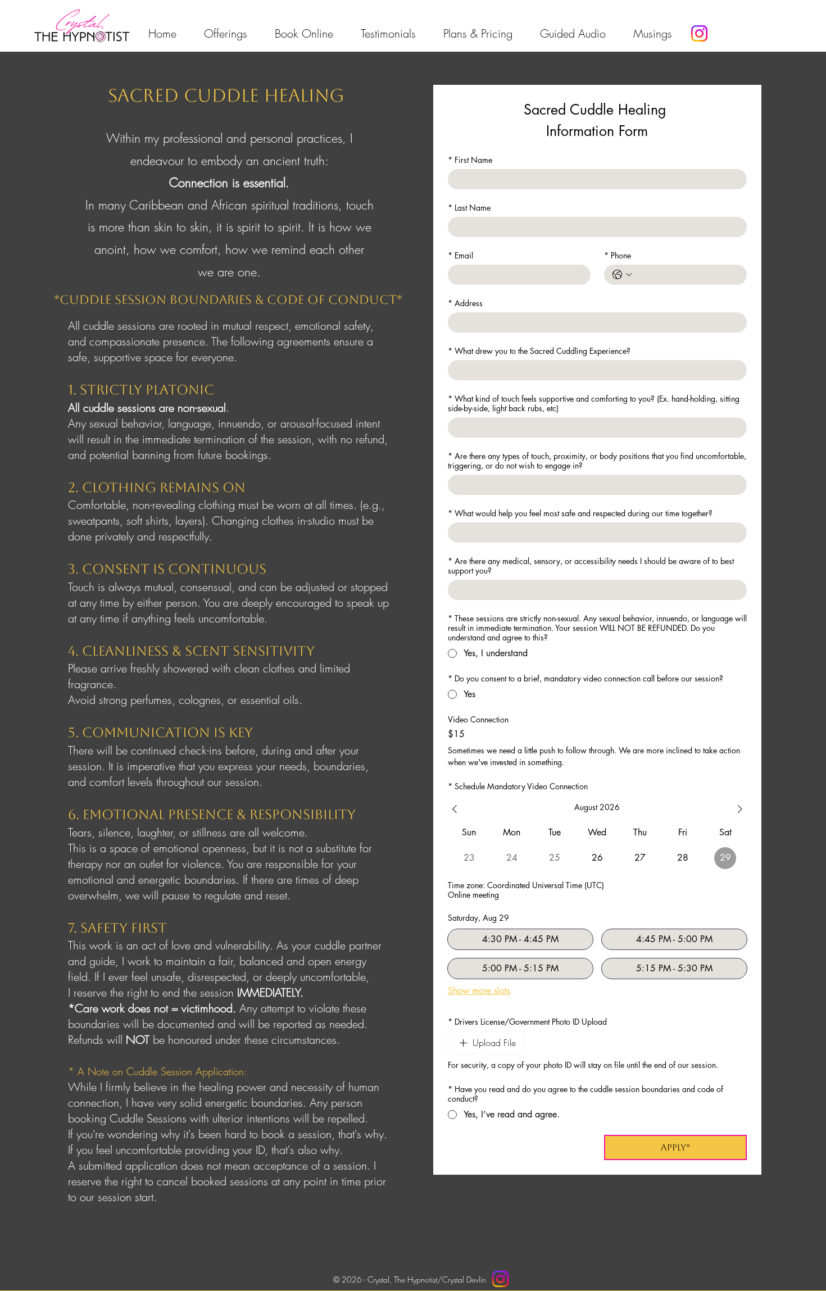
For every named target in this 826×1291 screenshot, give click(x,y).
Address (465, 303)
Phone (617, 255)
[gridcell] (597, 858)
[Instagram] (699, 33)
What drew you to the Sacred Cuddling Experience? (539, 351)
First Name (470, 160)
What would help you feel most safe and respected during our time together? (580, 513)
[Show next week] (740, 809)
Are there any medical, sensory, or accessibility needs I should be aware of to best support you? (591, 565)
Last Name (469, 207)
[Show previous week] (454, 809)
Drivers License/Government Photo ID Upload (527, 1021)
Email (460, 255)
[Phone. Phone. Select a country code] (622, 274)
